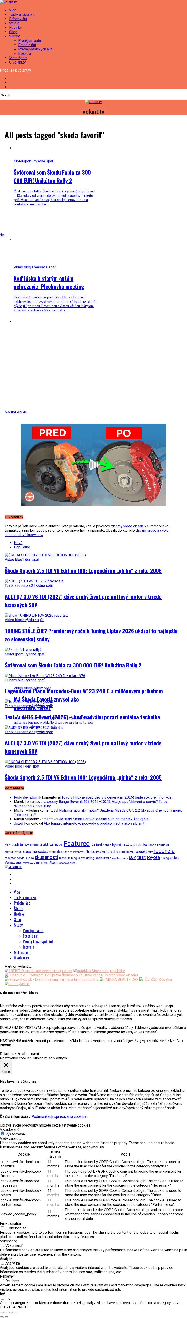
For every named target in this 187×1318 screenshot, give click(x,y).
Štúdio (14, 23)
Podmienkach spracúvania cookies (59, 1116)
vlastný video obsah (127, 526)
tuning (165, 858)
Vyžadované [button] (9, 1129)
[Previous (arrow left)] (2, 1317)
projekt (141, 851)
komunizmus (13, 851)
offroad (89, 852)
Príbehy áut (18, 19)
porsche (112, 852)
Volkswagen (14, 863)
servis (20, 858)
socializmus (103, 858)
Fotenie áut (27, 45)
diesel (34, 845)
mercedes (40, 851)
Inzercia (24, 53)
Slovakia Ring (68, 858)
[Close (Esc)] (2, 1312)
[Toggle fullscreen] (11, 1312)
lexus (27, 852)
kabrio (152, 845)
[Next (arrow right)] (6, 1317)
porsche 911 (127, 851)
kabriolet (163, 845)
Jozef (18, 823)
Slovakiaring (86, 858)
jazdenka (140, 844)
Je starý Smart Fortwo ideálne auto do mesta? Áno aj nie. (104, 819)
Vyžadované (15, 1134)
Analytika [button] (7, 1259)
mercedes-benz (59, 851)
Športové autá (67, 862)
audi (15, 844)
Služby (14, 36)
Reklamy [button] (7, 1276)
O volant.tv (17, 62)
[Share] (6, 1312)
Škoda (53, 862)
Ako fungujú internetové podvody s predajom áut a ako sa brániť (94, 823)
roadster (10, 858)
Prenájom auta (29, 40)
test (141, 857)
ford (99, 845)
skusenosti (46, 857)
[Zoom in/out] (15, 1312)
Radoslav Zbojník (27, 797)
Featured (77, 844)
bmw (24, 844)
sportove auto (120, 858)
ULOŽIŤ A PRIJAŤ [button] (14, 1307)
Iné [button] (2, 1294)
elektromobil (51, 844)
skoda (29, 858)
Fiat (93, 845)
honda (107, 845)
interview (127, 845)
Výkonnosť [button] (8, 1241)
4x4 (8, 844)
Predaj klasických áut (35, 49)
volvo (26, 862)
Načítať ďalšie (16, 412)
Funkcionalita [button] (10, 1223)
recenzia (164, 851)
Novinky (15, 27)
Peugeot (100, 851)
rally (150, 851)
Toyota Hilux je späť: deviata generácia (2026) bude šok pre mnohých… (117, 797)
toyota (153, 857)
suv (132, 857)
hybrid (116, 845)
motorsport (76, 851)
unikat (174, 858)
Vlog (12, 10)
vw (31, 862)
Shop (13, 32)
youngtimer (41, 862)
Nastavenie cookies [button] (16, 1058)
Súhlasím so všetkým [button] (50, 1058)
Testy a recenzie (22, 14)
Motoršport (18, 58)
